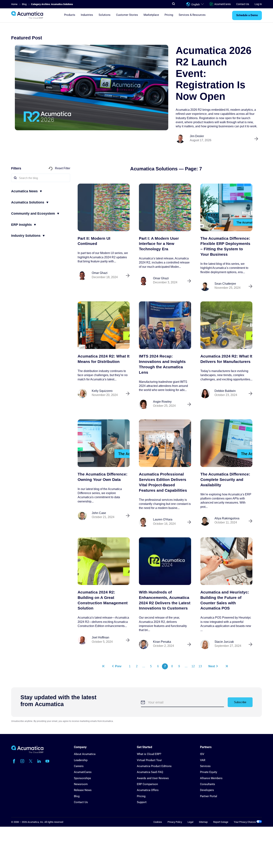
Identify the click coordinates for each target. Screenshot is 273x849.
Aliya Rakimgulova (226, 518)
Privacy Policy (175, 822)
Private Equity (208, 772)
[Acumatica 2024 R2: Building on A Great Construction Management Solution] (104, 561)
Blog (76, 796)
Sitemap (203, 822)
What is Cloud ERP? (149, 754)
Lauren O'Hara (162, 519)
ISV (202, 754)
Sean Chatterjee (225, 283)
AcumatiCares (222, 4)
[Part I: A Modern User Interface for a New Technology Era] (165, 207)
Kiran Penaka (162, 641)
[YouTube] (47, 761)
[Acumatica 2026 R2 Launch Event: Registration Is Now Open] (91, 87)
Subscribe (240, 702)
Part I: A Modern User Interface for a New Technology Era (159, 243)
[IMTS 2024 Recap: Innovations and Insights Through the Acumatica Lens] (165, 325)
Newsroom (81, 784)
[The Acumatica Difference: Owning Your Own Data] (104, 443)
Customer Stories (127, 15)
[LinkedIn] (39, 761)
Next (211, 666)
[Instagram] (22, 761)
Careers (79, 766)
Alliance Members (211, 778)
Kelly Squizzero (102, 390)
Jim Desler (197, 136)
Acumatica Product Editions (154, 766)
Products (69, 15)
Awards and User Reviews (153, 778)
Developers (207, 790)
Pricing (169, 15)
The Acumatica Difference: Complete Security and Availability (225, 479)
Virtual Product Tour (149, 760)
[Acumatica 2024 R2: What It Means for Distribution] (104, 325)
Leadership (80, 760)
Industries (87, 15)
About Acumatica (84, 754)
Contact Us (242, 4)
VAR (202, 760)
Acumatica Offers (148, 790)
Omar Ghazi (100, 272)
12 (193, 666)
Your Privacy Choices (245, 822)
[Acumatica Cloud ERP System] (27, 752)
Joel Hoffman (100, 637)
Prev (118, 666)
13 (200, 666)
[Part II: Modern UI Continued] (104, 207)
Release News (83, 790)
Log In (258, 4)
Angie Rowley (162, 401)
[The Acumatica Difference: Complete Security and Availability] (226, 443)
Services (205, 766)
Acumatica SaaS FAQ (150, 772)
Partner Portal (208, 796)
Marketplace (151, 15)
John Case (99, 513)
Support (142, 802)
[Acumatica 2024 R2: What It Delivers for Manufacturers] (226, 325)
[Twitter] (30, 761)
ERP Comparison (147, 784)
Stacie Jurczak (224, 641)
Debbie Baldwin (225, 390)
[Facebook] (14, 761)
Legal (190, 822)
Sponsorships (82, 778)
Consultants (207, 784)
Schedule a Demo (247, 15)
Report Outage (220, 822)
